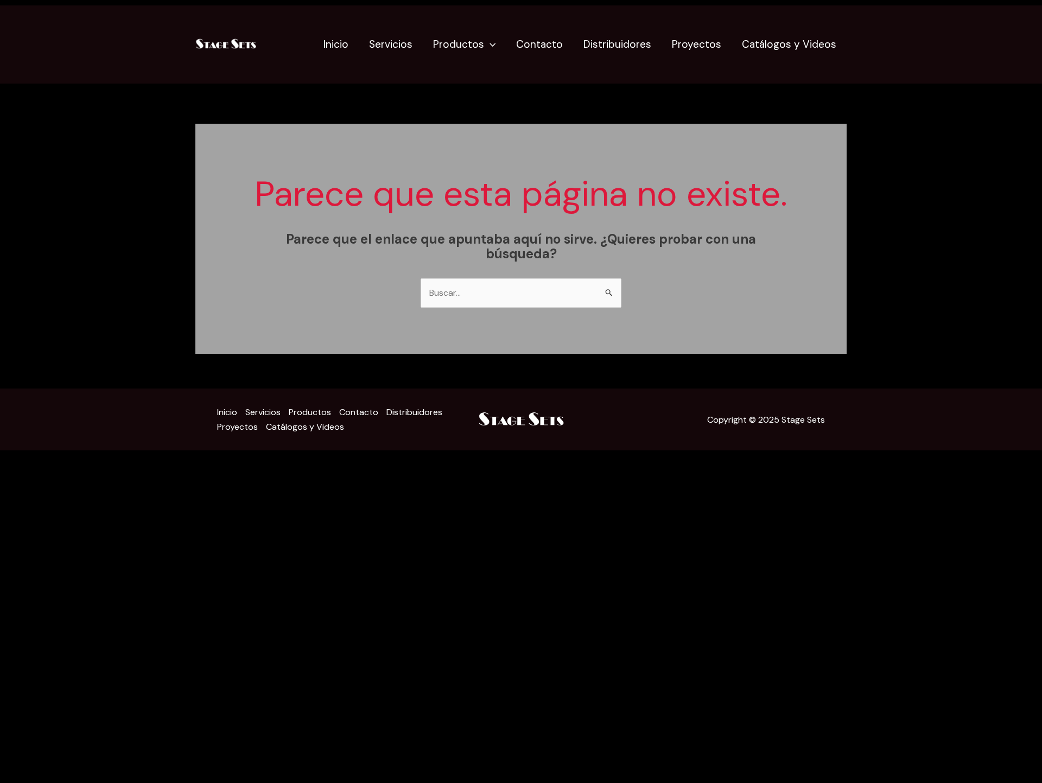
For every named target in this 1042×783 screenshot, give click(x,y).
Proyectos (696, 44)
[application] (489, 44)
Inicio (335, 44)
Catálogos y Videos (789, 44)
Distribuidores (617, 44)
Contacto (539, 44)
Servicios (390, 44)
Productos (458, 44)
